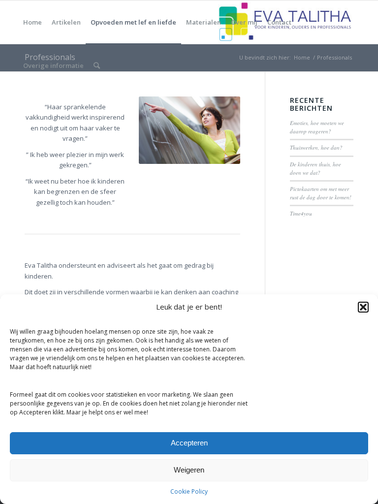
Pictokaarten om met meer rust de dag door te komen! (320, 193)
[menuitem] (32, 22)
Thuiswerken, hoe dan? (316, 147)
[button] (363, 307)
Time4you (301, 213)
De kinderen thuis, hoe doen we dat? (315, 168)
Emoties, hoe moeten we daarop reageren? (317, 127)
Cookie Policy (189, 491)
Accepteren (189, 443)
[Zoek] (97, 65)
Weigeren (189, 470)
